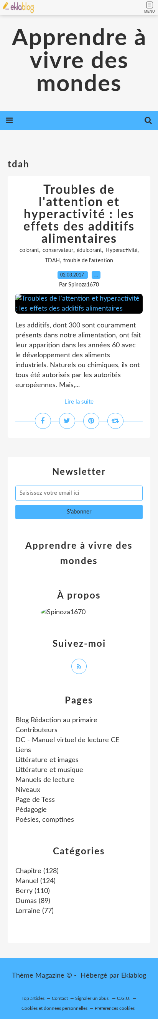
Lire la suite (79, 402)
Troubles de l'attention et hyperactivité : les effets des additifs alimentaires (79, 214)
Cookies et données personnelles (54, 1008)
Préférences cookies (115, 1008)
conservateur (58, 250)
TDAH (52, 260)
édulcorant (89, 250)
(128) (37, 871)
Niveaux (27, 790)
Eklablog (133, 975)
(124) (35, 881)
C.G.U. (123, 998)
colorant (29, 250)
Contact (60, 998)
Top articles (32, 998)
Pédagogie (31, 809)
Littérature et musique (49, 770)
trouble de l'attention (88, 260)
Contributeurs (36, 730)
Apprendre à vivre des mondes (79, 61)
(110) (32, 891)
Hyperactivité (121, 250)
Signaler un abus (92, 998)
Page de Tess (35, 800)
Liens (23, 750)
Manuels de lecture (44, 780)
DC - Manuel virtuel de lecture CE (67, 740)
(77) (34, 911)
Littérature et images (47, 760)
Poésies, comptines (44, 819)
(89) (32, 901)
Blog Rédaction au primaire (56, 720)
